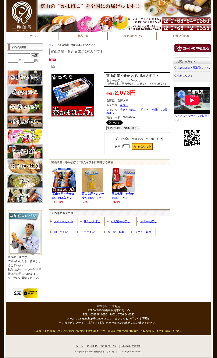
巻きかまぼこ (128, 109)
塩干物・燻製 (116, 232)
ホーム (33, 35)
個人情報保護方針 (131, 346)
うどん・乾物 (143, 232)
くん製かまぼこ (120, 221)
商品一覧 (82, 35)
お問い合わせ (181, 35)
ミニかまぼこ (89, 232)
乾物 (155, 109)
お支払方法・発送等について (193, 67)
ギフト (52, 44)
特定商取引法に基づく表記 (102, 346)
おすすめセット (63, 221)
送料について (185, 75)
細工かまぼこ (62, 232)
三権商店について (132, 35)
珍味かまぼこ (148, 221)
